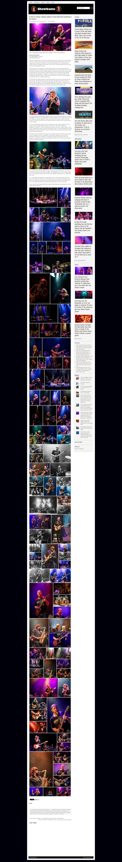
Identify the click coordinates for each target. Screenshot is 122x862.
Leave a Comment (51, 21)
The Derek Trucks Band (59, 813)
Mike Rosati (36, 52)
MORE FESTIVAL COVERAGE (81, 134)
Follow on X (77, 446)
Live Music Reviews (46, 809)
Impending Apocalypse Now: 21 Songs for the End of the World (86, 428)
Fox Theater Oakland (33, 56)
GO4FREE (48, 2)
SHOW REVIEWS (37, 2)
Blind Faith (60, 809)
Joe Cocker (46, 812)
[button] (43, 197)
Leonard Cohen (58, 812)
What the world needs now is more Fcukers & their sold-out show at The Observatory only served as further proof (83, 180)
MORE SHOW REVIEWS (80, 260)
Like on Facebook (78, 442)
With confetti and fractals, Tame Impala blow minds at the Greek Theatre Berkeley (47, 818)
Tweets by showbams (79, 448)
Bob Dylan (65, 809)
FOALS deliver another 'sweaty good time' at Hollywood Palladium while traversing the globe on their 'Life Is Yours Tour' (86, 434)
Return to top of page (32, 857)
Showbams (39, 9)
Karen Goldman (42, 52)
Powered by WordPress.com (88, 857)
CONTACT (53, 2)
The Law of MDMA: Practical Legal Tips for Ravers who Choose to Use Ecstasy (86, 379)
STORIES (30, 2)
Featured (39, 809)
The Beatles (50, 813)
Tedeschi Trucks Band (34, 55)
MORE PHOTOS (78, 338)
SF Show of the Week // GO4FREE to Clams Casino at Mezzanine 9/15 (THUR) (54, 819)
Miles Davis (64, 812)
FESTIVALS (43, 2)
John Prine (51, 812)
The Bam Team (43, 21)
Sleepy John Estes (34, 813)
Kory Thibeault (50, 52)
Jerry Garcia (40, 812)
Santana (68, 812)
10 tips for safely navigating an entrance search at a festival (86, 388)
